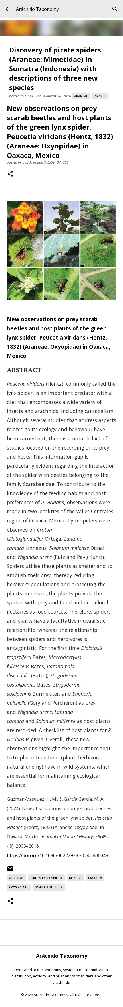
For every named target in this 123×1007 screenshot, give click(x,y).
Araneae (81, 96)
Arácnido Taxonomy (37, 9)
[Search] (115, 9)
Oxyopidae (18, 887)
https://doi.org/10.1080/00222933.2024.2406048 (57, 855)
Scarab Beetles (48, 887)
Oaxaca (95, 877)
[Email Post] (10, 870)
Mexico (75, 877)
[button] (10, 174)
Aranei (99, 96)
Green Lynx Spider (46, 877)
